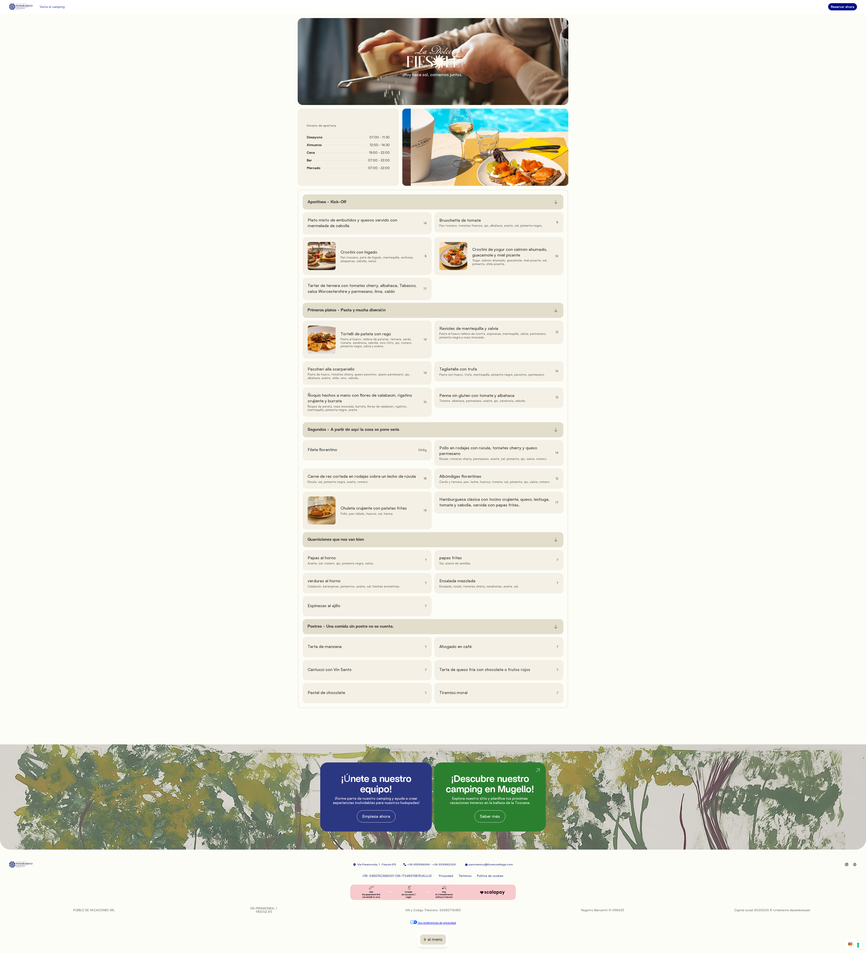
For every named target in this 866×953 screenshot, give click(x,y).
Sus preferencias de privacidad (436, 923)
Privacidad (446, 876)
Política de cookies (490, 876)
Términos (465, 876)
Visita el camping (52, 7)
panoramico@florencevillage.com (491, 864)
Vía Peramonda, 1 (368, 864)
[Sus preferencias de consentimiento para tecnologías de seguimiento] (858, 945)
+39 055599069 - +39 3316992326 (432, 864)
